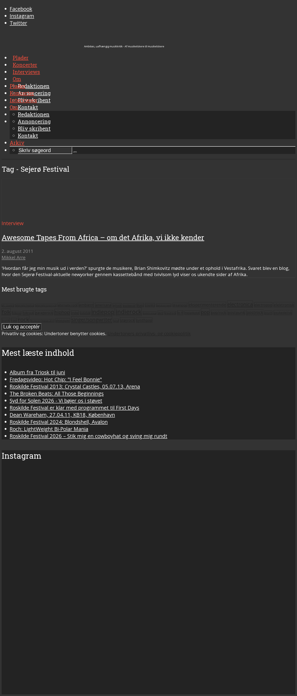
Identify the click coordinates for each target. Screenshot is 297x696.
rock (23, 319)
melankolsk (192, 313)
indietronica (149, 313)
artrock (117, 305)
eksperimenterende (207, 304)
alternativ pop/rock (46, 305)
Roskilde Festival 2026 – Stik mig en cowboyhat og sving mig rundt (88, 436)
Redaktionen (34, 114)
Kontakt (28, 135)
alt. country (8, 305)
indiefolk (85, 313)
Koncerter (22, 93)
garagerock (44, 312)
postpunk (236, 312)
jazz (160, 313)
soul (116, 320)
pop (205, 312)
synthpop (144, 320)
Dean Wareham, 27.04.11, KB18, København (62, 414)
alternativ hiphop (25, 305)
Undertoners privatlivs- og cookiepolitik (149, 333)
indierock (128, 312)
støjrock (127, 320)
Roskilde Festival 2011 (42, 320)
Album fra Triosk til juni (37, 372)
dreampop (180, 305)
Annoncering (34, 121)
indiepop (103, 312)
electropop (263, 304)
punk (6, 320)
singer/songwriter (92, 319)
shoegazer (63, 320)
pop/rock (218, 312)
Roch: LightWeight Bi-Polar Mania (49, 428)
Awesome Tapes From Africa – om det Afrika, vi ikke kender (103, 237)
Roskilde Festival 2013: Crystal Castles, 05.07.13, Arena (75, 386)
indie (75, 313)
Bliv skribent (34, 128)
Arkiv (17, 142)
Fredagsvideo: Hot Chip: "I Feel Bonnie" (56, 379)
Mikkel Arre (13, 257)
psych (268, 313)
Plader (17, 86)
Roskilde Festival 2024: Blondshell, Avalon (59, 421)
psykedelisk (283, 312)
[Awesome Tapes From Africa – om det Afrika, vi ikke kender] (39, 216)
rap (14, 320)
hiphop (62, 312)
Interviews (23, 100)
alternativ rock (67, 305)
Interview (13, 223)
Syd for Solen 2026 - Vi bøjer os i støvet (56, 400)
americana (103, 305)
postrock (254, 312)
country (150, 305)
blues (140, 305)
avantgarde (129, 305)
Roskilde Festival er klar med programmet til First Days (74, 407)
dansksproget (163, 305)
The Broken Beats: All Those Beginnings (57, 393)
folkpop (16, 313)
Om (14, 107)
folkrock (28, 313)
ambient (86, 304)
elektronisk (284, 304)
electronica (240, 304)
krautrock (170, 313)
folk (6, 312)
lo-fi (180, 312)
